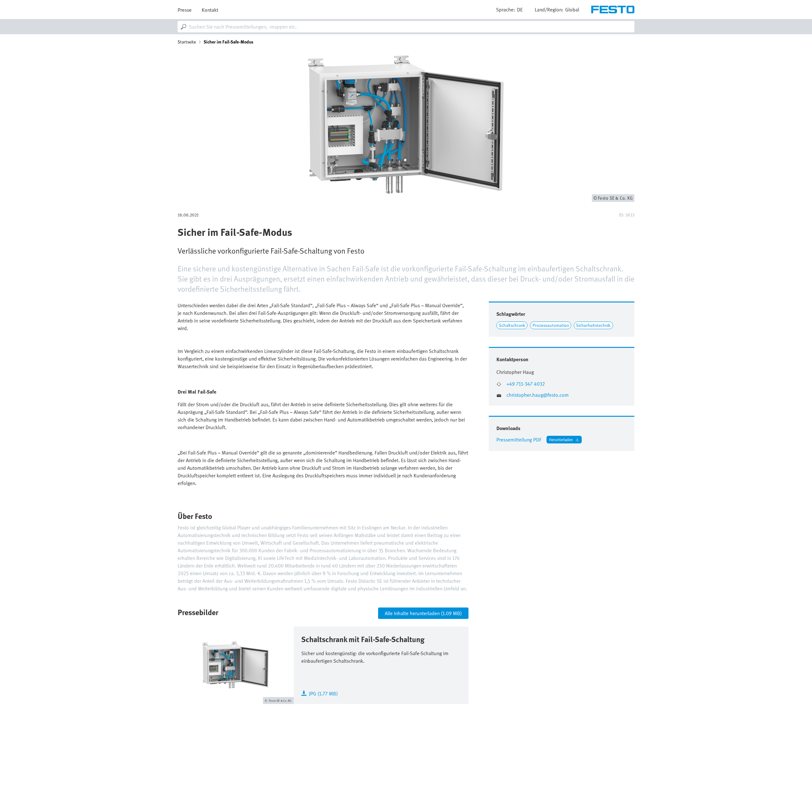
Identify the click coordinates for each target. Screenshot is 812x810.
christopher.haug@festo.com (538, 395)
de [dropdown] (520, 9)
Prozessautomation (551, 325)
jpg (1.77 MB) (323, 693)
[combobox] (406, 26)
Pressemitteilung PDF (518, 439)
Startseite (187, 41)
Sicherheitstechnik (593, 325)
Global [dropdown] (572, 9)
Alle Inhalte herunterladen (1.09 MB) (423, 613)
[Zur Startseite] (612, 9)
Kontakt (210, 10)
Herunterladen (561, 439)
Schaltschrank (512, 325)
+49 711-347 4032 (526, 384)
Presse (185, 10)
